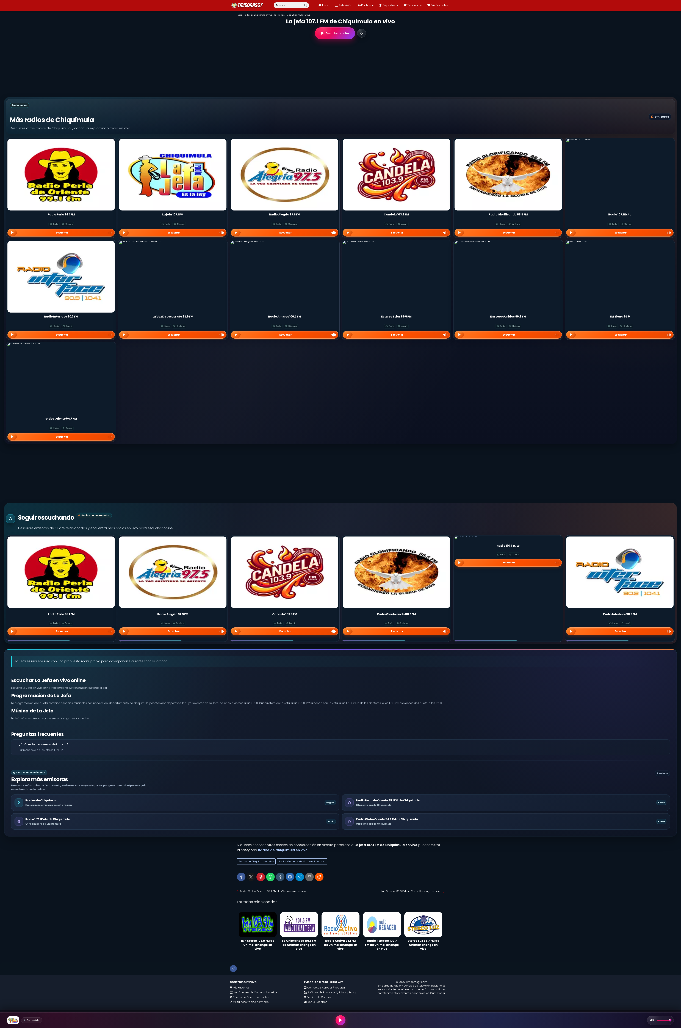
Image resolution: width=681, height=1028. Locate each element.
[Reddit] (319, 877)
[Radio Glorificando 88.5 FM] (396, 572)
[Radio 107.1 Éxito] (508, 538)
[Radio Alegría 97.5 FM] (172, 572)
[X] (251, 877)
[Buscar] (305, 5)
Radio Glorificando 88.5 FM (396, 614)
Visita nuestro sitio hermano (250, 1002)
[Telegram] (299, 877)
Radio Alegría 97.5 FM (172, 614)
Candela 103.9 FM (284, 614)
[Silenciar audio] (652, 1020)
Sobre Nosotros (317, 1002)
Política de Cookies (318, 997)
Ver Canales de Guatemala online (255, 992)
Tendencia (414, 5)
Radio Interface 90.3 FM (620, 614)
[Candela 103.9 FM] (284, 572)
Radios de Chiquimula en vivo (256, 861)
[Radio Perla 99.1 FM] (61, 572)
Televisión (345, 5)
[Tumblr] (280, 877)
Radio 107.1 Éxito (508, 546)
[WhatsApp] (270, 877)
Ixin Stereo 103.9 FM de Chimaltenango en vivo (411, 891)
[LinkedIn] (290, 877)
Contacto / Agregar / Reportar (326, 987)
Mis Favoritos (439, 5)
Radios (366, 5)
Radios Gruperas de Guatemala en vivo (302, 861)
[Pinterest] (260, 877)
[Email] (309, 877)
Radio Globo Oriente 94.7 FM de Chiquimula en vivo (273, 891)
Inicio (325, 5)
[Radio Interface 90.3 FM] (620, 572)
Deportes (388, 5)
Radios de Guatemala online (251, 997)
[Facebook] (241, 877)
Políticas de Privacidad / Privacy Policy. (332, 992)
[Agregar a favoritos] (361, 33)
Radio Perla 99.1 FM (61, 614)
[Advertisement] (340, 68)
